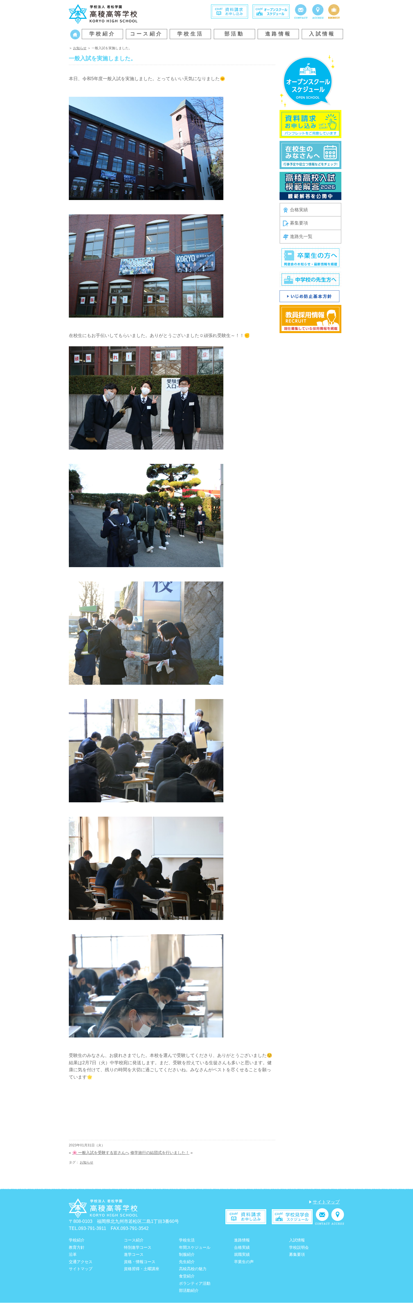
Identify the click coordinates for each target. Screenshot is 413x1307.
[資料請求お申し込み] (310, 123)
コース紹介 (146, 34)
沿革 (73, 1254)
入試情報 (322, 34)
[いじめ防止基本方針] (309, 295)
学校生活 (190, 34)
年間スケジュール (194, 1247)
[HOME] (75, 34)
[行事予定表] (310, 154)
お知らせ (80, 48)
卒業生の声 (244, 1261)
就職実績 (242, 1254)
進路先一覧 (301, 236)
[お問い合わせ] (300, 11)
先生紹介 (187, 1261)
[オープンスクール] (271, 11)
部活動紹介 (189, 1290)
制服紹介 (187, 1254)
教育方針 (77, 1247)
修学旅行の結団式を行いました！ (159, 1152)
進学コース (134, 1254)
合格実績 (299, 209)
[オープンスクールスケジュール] (307, 80)
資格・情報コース (139, 1261)
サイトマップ (326, 1202)
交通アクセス (80, 1261)
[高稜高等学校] (103, 13)
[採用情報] (334, 11)
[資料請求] (229, 11)
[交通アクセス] (318, 11)
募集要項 (299, 223)
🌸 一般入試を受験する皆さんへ (100, 1152)
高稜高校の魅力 (192, 1268)
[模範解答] (310, 185)
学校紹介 (102, 34)
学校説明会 (299, 1247)
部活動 (234, 34)
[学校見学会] (292, 1216)
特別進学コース (137, 1247)
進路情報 (278, 34)
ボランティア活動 (194, 1283)
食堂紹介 (187, 1276)
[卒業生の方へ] (310, 257)
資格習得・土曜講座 (141, 1268)
